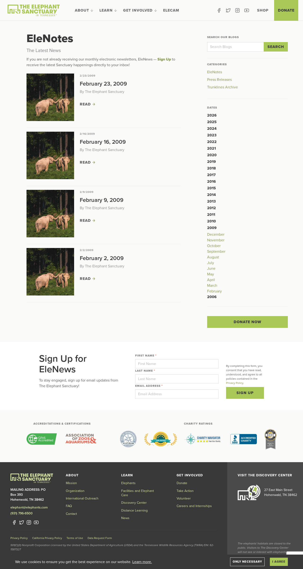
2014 (211, 194)
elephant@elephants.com (29, 507)
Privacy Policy (234, 383)
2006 (212, 297)
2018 (211, 168)
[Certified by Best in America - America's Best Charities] (270, 439)
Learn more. (142, 562)
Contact (71, 514)
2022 (212, 141)
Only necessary (247, 562)
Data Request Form (100, 538)
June (211, 268)
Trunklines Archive (222, 87)
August (213, 257)
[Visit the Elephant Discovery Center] (249, 492)
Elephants (128, 483)
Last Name (145, 370)
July (210, 263)
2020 (212, 155)
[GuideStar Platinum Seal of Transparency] (128, 439)
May (210, 274)
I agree (278, 562)
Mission (71, 483)
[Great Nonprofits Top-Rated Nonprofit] (160, 439)
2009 (212, 228)
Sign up (245, 393)
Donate (286, 10)
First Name (145, 355)
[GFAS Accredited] (42, 439)
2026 (212, 115)
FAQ (69, 506)
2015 (211, 188)
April (211, 280)
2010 (211, 221)
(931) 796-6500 (21, 513)
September (216, 251)
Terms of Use (75, 538)
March (212, 285)
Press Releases (219, 79)
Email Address (149, 385)
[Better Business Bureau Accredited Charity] (243, 439)
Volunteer (184, 498)
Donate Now (247, 322)
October (214, 245)
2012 (211, 208)
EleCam (171, 10)
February (214, 291)
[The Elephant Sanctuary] (33, 10)
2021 (211, 148)
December (215, 234)
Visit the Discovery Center (265, 475)
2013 (211, 201)
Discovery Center (134, 503)
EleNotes (214, 72)
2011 (211, 214)
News (125, 518)
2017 (211, 175)
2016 (211, 181)
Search (275, 46)
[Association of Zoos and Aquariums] (80, 439)
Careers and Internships (194, 506)
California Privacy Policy (47, 538)
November (215, 240)
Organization (75, 491)
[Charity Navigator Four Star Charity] (204, 439)
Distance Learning (134, 510)
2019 (211, 161)
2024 (212, 128)
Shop (262, 10)
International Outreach (82, 498)
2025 (212, 122)
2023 (212, 135)
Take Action (185, 491)
